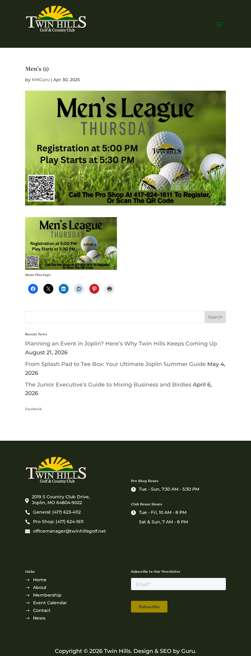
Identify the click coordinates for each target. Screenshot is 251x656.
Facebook (33, 408)
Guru (188, 651)
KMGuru (41, 79)
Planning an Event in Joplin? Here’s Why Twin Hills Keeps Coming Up (121, 343)
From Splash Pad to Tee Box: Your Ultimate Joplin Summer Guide (115, 364)
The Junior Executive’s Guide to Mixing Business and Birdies (108, 384)
